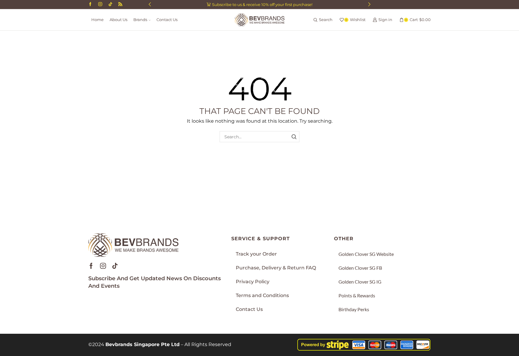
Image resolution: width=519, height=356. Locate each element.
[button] (150, 4)
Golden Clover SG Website (366, 254)
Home (97, 19)
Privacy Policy (252, 281)
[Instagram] (100, 4)
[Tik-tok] (115, 266)
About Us (118, 19)
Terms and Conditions (262, 295)
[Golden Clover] (120, 4)
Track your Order (256, 254)
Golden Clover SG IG (359, 281)
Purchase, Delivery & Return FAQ (276, 268)
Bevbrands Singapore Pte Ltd (142, 344)
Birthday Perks (353, 309)
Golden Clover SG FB (360, 268)
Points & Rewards (356, 295)
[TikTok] (110, 4)
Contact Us (167, 19)
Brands (140, 19)
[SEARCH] (293, 136)
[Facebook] (90, 4)
